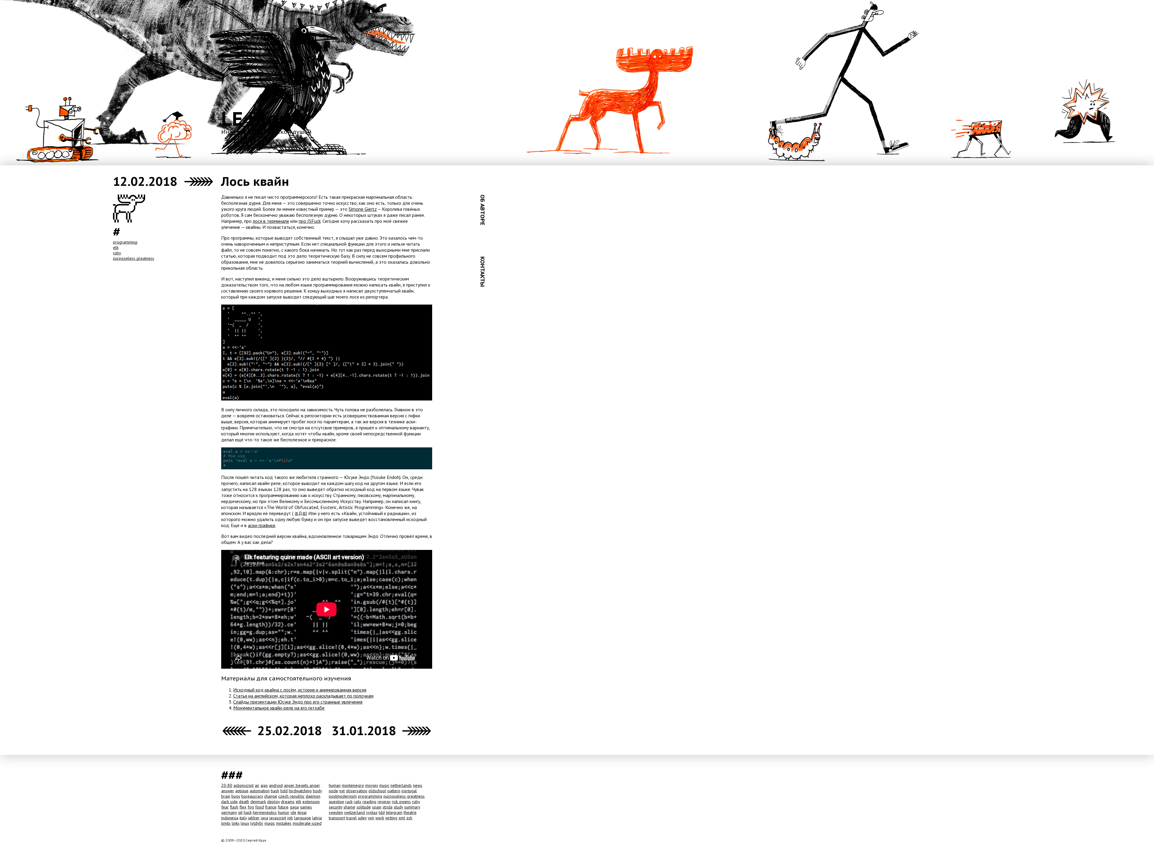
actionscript (244, 785)
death (244, 801)
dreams (288, 801)
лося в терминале (271, 221)
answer (227, 790)
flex (243, 807)
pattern (393, 790)
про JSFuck (310, 221)
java (264, 818)
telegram (394, 812)
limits (225, 823)
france (270, 807)
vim (371, 818)
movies (371, 785)
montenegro (353, 785)
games (306, 807)
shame (349, 807)
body (317, 790)
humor (283, 812)
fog (251, 807)
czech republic (291, 796)
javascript (277, 818)
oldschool (377, 790)
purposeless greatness (133, 258)
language (302, 818)
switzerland (354, 812)
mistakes (284, 823)
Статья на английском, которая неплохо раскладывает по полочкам (303, 696)
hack (248, 812)
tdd (382, 812)
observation (356, 790)
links (236, 823)
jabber (254, 818)
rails (357, 801)
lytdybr (256, 823)
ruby (117, 253)
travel (351, 818)
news (417, 785)
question (336, 801)
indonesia (229, 818)
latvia (317, 818)
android (276, 785)
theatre (410, 812)
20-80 (226, 785)
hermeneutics (265, 812)
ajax (264, 785)
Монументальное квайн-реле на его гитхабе (279, 708)
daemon (313, 796)
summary (412, 807)
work (379, 818)
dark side (229, 801)
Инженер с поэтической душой (266, 131)
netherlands (401, 785)
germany (229, 812)
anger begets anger (302, 785)
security (335, 807)
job (290, 818)
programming (125, 242)
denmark (258, 801)
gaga (294, 807)
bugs (235, 796)
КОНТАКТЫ (482, 271)
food (259, 807)
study (398, 807)
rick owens (401, 801)
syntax (371, 812)
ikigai (302, 812)
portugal (409, 790)
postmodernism (343, 796)
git (240, 812)
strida (387, 807)
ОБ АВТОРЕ (482, 210)
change (270, 796)
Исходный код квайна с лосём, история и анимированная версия (299, 690)
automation (260, 790)
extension (311, 801)
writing (391, 818)
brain (225, 796)
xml (401, 818)
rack (349, 801)
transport (337, 818)
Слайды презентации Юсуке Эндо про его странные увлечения (297, 702)
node (333, 790)
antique (242, 790)
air (257, 785)
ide (293, 812)
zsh (409, 818)
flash (234, 807)
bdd (284, 790)
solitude (363, 807)
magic (269, 823)
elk (115, 247)
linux (245, 823)
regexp (384, 801)
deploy (273, 801)
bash (275, 790)
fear (225, 807)
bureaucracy (252, 796)
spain (376, 807)
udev (362, 818)
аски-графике (261, 525)
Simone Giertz (363, 209)
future (283, 807)
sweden (336, 812)
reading (369, 801)
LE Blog (256, 118)
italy (243, 818)
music (384, 785)
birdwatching (300, 790)
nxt (342, 790)
